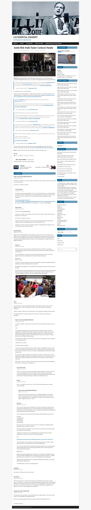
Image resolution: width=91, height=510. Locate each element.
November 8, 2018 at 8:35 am (18, 492)
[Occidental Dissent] (45, 34)
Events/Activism (39, 43)
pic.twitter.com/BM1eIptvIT (21, 107)
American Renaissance (61, 205)
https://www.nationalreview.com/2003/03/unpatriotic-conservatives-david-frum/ (35, 439)
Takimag (59, 218)
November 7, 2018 (18, 50)
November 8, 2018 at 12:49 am (18, 469)
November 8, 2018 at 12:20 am (18, 232)
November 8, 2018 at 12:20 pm (21, 404)
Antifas (32, 50)
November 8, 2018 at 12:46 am (18, 303)
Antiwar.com (59, 207)
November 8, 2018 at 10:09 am (21, 369)
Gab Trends (59, 211)
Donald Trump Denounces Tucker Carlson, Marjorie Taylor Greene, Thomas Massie (66, 95)
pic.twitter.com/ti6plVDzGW (49, 127)
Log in (58, 238)
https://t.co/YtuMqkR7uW (34, 118)
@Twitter (22, 99)
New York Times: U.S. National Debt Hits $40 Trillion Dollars (67, 84)
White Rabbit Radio (61, 225)
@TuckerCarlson (18, 101)
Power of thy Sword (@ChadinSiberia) (23, 176)
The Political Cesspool (61, 221)
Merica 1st (59, 216)
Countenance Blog (61, 209)
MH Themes (29, 507)
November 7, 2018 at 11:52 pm (18, 178)
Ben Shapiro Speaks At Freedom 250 (64, 171)
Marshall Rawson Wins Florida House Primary (66, 164)
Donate (22, 43)
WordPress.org (60, 244)
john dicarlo (16, 477)
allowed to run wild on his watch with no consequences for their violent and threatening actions (34, 96)
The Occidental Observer (62, 220)
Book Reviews (29, 43)
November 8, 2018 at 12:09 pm (19, 246)
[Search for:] (67, 249)
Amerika (58, 206)
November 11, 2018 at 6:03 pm (22, 391)
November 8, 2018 (32, 88)
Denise (18, 380)
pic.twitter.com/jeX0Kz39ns (46, 85)
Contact (15, 43)
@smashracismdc (50, 82)
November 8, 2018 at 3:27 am (19, 321)
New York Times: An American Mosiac (64, 168)
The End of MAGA (60, 176)
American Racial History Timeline (53, 43)
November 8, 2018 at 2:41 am (19, 190)
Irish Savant (59, 213)
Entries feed (59, 240)
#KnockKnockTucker (27, 84)
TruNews (59, 223)
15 (44, 50)
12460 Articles (31, 159)
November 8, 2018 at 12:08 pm (21, 381)
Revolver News (60, 217)
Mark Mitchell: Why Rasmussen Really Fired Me (66, 159)
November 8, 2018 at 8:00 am (18, 478)
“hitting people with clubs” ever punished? (44, 147)
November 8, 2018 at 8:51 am (19, 209)
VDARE (58, 224)
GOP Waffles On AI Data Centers (64, 166)
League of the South (61, 214)
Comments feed (60, 242)
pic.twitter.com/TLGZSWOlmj (21, 140)
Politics (41, 50)
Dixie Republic (60, 210)
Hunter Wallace (26, 50)
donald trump (36, 50)
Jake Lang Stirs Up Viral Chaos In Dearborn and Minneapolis (66, 116)
